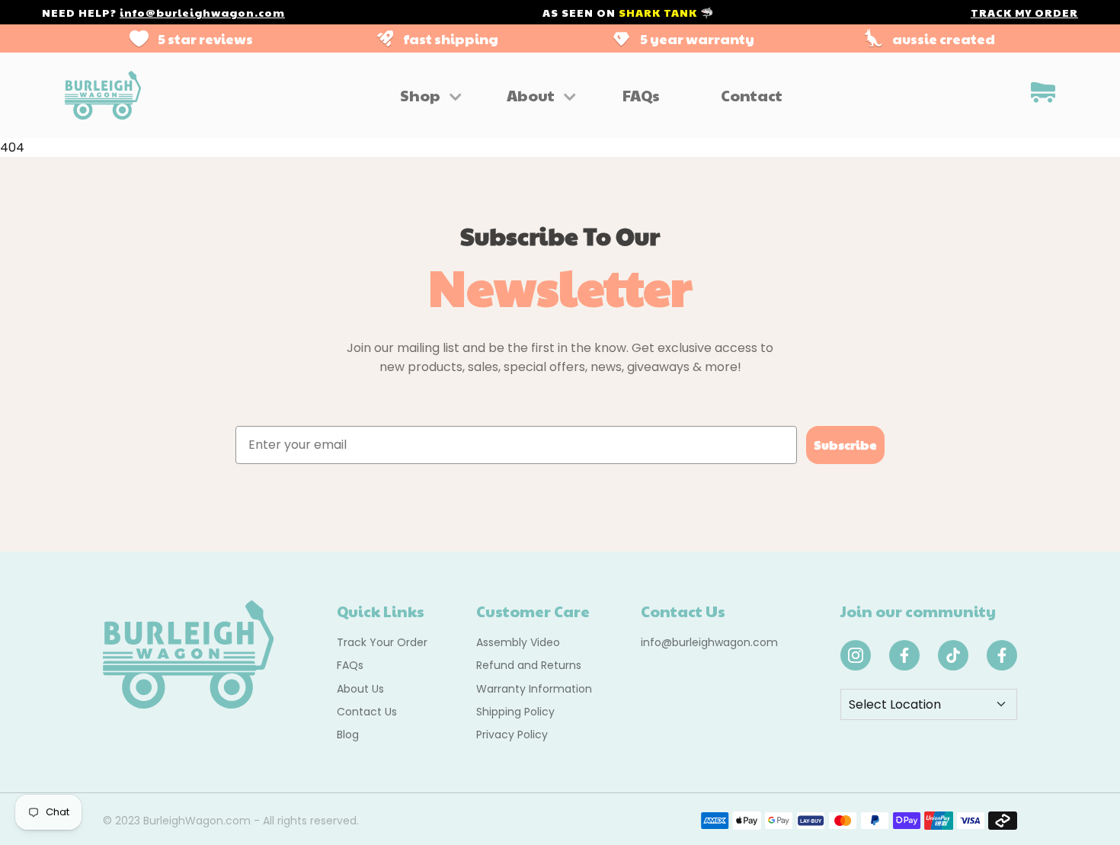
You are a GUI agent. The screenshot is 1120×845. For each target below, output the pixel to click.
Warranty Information (534, 688)
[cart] (1043, 95)
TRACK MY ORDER (1024, 12)
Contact (751, 95)
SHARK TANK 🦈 (666, 12)
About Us (360, 688)
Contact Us (367, 711)
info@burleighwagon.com (202, 12)
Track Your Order (382, 642)
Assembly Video (518, 642)
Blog (348, 734)
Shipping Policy (515, 711)
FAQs (641, 95)
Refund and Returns (528, 665)
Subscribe (845, 444)
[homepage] (103, 95)
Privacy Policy (512, 734)
